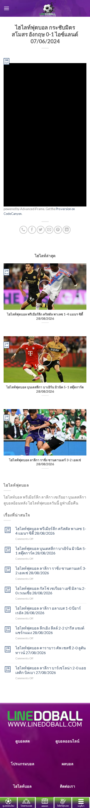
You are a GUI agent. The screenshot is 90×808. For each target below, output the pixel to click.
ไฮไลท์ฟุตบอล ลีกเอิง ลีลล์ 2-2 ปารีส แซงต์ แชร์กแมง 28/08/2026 (49, 630)
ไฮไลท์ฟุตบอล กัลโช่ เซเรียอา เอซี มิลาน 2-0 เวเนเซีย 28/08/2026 (50, 590)
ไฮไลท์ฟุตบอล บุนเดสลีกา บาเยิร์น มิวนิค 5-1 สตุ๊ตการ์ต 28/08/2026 (50, 550)
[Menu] (6, 8)
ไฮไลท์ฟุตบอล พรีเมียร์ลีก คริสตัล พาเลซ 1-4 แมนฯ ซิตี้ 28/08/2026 (50, 530)
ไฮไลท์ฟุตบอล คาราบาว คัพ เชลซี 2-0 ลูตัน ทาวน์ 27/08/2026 (50, 650)
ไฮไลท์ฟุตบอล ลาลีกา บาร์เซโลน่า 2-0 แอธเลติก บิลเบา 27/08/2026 (50, 670)
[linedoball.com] (48, 8)
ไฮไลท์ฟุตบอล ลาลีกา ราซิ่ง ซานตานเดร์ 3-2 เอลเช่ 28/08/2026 (50, 570)
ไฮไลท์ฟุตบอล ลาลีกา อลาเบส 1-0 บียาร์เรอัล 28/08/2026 (48, 610)
